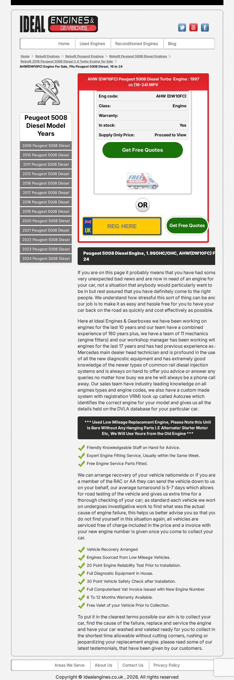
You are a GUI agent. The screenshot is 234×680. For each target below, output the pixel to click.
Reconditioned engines (136, 43)
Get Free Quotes (142, 150)
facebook (205, 27)
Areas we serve (69, 665)
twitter (182, 27)
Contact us (132, 665)
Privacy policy (167, 665)
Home (63, 43)
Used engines (92, 43)
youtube (193, 27)
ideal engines (59, 23)
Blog (172, 43)
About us (103, 665)
